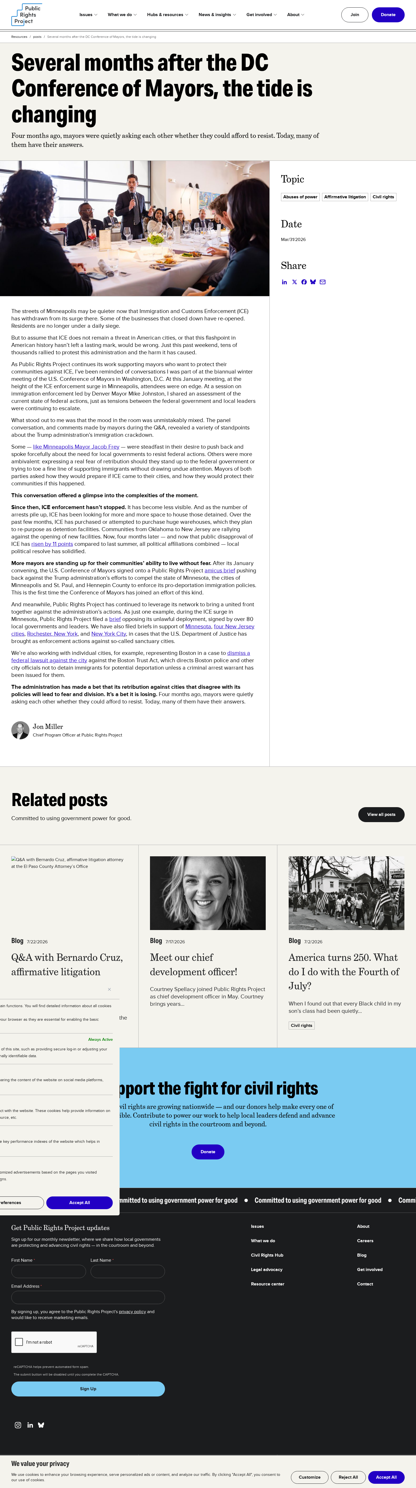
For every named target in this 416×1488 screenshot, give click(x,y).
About (293, 15)
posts (37, 37)
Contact (365, 1284)
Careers (365, 1241)
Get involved (259, 15)
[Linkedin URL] (30, 1425)
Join (355, 15)
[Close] (109, 989)
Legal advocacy (266, 1269)
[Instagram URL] (18, 1425)
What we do (120, 15)
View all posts (381, 814)
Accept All (386, 1477)
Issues (86, 15)
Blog (361, 1255)
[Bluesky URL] (41, 1425)
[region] (208, 1471)
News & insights (215, 15)
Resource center (267, 1284)
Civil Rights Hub (267, 1255)
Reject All (348, 1477)
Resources (19, 37)
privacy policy (132, 1312)
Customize (310, 1477)
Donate (388, 15)
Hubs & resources (165, 15)
